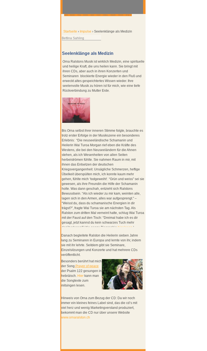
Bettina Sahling (73, 38)
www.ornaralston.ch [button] (75, 317)
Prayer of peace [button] (87, 266)
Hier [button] (80, 276)
